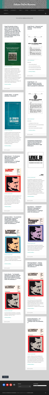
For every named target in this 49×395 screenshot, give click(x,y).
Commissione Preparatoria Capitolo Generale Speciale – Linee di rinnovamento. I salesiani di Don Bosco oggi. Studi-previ (35, 143)
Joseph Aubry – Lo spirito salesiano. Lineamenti (11, 95)
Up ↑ (46, 392)
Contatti (6, 13)
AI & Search (13, 10)
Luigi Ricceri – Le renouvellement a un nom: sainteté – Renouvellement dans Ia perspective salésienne (35, 83)
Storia (26, 10)
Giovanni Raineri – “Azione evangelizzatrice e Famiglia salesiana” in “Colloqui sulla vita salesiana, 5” (34, 264)
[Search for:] (24, 386)
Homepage (6, 10)
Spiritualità (41, 10)
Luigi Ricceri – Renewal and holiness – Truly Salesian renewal (35, 28)
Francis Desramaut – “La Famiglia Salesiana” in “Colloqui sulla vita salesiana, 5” (35, 320)
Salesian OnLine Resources (24, 4)
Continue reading (10, 84)
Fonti (20, 10)
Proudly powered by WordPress (9, 392)
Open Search (46, 13)
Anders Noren (30, 392)
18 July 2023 (8, 88)
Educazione (33, 10)
